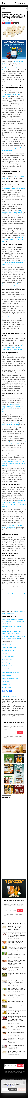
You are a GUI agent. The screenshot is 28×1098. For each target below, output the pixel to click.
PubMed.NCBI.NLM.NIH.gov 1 (10, 672)
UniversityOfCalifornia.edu (9, 647)
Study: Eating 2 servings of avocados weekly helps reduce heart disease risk (17, 975)
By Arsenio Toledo (16, 957)
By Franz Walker (16, 1054)
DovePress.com (6, 675)
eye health (16, 701)
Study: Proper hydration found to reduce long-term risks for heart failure (16, 982)
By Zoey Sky (15, 950)
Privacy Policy (10, 1086)
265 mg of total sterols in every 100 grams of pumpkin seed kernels (13, 262)
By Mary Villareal (16, 991)
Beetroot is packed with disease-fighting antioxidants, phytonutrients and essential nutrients (17, 935)
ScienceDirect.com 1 (8, 650)
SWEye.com (5, 681)
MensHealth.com (7, 669)
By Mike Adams (16, 1023)
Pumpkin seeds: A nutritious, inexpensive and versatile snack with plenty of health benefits (17, 928)
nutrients (15, 708)
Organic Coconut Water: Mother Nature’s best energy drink (15, 968)
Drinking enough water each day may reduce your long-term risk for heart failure (16, 954)
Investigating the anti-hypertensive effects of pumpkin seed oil (16, 1052)
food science (16, 703)
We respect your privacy (20, 1073)
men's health (20, 706)
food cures (22, 701)
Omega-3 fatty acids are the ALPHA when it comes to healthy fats (16, 942)
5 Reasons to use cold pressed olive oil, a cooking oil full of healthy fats (17, 947)
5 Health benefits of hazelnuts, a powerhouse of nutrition (16, 994)
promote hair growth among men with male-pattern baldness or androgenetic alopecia (13, 463)
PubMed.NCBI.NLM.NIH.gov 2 (10, 678)
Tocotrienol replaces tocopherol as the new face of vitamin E (16, 1012)
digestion (9, 701)
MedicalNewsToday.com (9, 666)
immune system (11, 706)
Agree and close (12, 1089)
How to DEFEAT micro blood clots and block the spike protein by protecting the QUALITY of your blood (16, 1020)
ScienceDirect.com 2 (8, 656)
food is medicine (7, 703)
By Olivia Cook (16, 931)
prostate (21, 708)
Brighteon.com (6, 687)
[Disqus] (14, 818)
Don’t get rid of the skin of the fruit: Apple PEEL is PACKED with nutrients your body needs (16, 962)
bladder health (15, 699)
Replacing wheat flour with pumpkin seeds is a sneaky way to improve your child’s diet (13, 621)
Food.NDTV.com (6, 644)
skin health (15, 710)
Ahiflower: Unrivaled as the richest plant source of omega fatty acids (16, 1000)
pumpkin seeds (6, 710)
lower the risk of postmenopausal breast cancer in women (13, 239)
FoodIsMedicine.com (18, 589)
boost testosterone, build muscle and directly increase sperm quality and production (12, 406)
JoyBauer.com (6, 684)
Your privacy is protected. (8, 736)
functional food (6, 705)
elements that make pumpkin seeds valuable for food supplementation (12, 148)
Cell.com (4, 653)
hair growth (15, 705)
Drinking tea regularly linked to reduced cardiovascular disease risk (17, 989)
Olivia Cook (11, 20)
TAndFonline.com (7, 660)
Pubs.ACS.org (6, 663)
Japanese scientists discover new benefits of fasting (16, 1046)
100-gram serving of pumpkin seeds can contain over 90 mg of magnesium (12, 347)
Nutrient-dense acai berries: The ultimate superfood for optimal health (16, 1040)
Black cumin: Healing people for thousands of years (16, 1033)
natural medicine (7, 708)
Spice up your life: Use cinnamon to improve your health (16, 1027)
